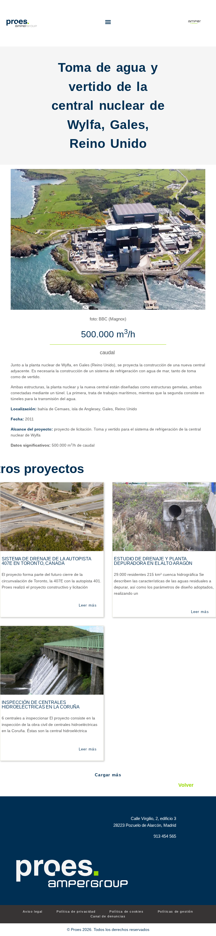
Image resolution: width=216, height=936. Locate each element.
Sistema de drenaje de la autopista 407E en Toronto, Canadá (46, 561)
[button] (108, 21)
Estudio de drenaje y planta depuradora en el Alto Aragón (153, 561)
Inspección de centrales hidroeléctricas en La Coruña (41, 704)
